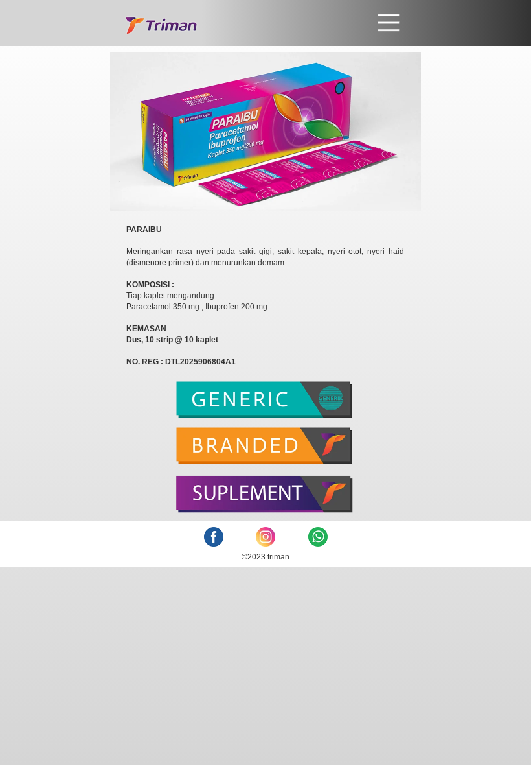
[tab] (265, 404)
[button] (300, 22)
